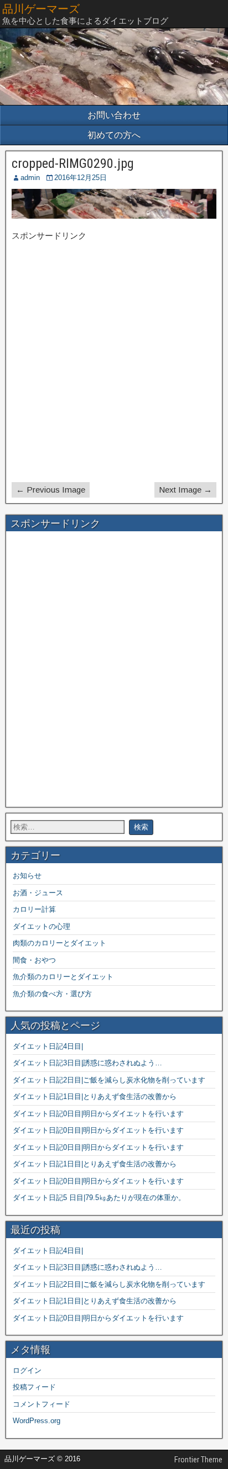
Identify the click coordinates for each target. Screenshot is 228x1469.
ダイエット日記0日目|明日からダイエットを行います (98, 1113)
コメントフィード (41, 1404)
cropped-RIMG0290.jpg (73, 163)
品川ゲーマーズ (41, 8)
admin (30, 177)
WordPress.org (36, 1421)
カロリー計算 (34, 909)
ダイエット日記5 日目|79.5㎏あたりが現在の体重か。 (99, 1197)
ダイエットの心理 (41, 926)
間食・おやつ (34, 960)
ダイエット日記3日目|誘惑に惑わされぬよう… (87, 1063)
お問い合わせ (114, 115)
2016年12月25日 (80, 177)
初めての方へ (114, 135)
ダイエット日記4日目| (48, 1046)
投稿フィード (34, 1387)
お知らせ (27, 875)
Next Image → (185, 489)
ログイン (27, 1370)
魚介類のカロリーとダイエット (63, 977)
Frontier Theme (198, 1460)
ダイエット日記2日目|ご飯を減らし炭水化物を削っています (109, 1080)
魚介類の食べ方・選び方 (52, 994)
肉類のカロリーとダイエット (59, 943)
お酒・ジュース (38, 893)
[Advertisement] (114, 363)
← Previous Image (50, 489)
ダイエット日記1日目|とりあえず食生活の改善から (95, 1096)
